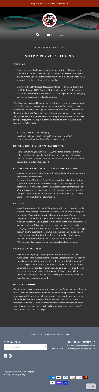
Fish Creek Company (26, 371)
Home (37, 47)
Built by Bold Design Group (14, 374)
